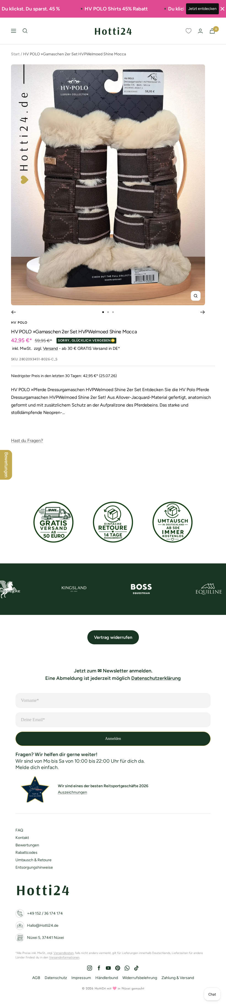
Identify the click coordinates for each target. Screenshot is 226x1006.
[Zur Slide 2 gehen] (108, 312)
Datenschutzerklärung (156, 678)
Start (15, 54)
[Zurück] (13, 312)
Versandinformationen (64, 957)
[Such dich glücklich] (25, 30)
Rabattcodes (26, 852)
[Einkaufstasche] (212, 31)
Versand (50, 348)
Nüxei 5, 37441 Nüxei (45, 937)
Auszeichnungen (72, 792)
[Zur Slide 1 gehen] (103, 312)
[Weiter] (202, 312)
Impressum (81, 977)
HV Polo (19, 323)
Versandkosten (63, 953)
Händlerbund (106, 977)
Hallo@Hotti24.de (42, 925)
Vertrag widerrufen (113, 637)
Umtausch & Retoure (33, 860)
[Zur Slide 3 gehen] (113, 312)
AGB (36, 977)
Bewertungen (27, 845)
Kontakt (22, 837)
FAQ (19, 830)
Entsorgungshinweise (34, 867)
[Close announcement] (222, 9)
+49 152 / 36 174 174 (45, 913)
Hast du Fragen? (27, 440)
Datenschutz (56, 977)
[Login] (200, 31)
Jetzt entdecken (202, 8)
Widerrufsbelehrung (139, 977)
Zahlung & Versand (178, 977)
